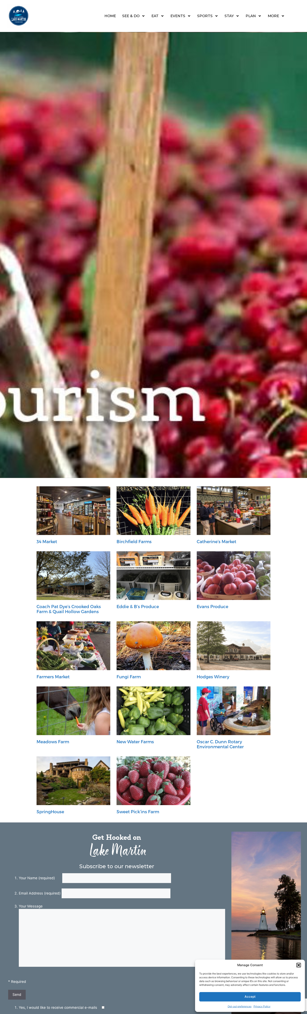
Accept (250, 997)
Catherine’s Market (216, 541)
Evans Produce (212, 606)
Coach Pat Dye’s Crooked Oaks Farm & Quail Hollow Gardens (69, 609)
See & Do (131, 16)
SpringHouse (50, 811)
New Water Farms (135, 741)
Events (177, 16)
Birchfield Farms (134, 541)
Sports (205, 16)
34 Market (47, 541)
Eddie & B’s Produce (138, 606)
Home (110, 16)
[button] (299, 965)
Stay (229, 16)
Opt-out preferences (239, 1006)
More (273, 16)
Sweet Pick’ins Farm (138, 811)
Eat (155, 16)
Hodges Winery (213, 676)
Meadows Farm (53, 741)
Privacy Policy (262, 1006)
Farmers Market (53, 676)
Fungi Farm (129, 676)
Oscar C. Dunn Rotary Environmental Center (220, 744)
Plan (251, 16)
